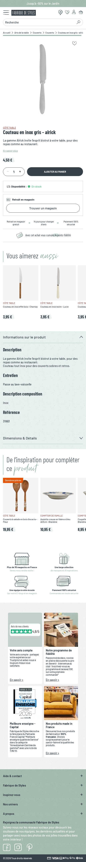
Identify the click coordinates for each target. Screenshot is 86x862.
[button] (43, 337)
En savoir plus (10, 150)
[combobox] (39, 22)
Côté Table (9, 127)
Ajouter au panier (55, 171)
